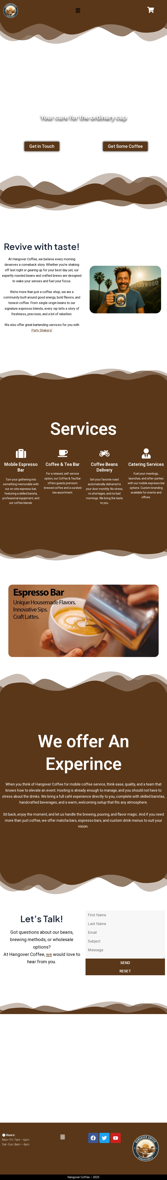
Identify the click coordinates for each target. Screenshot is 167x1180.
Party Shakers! (41, 330)
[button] (78, 10)
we (49, 954)
